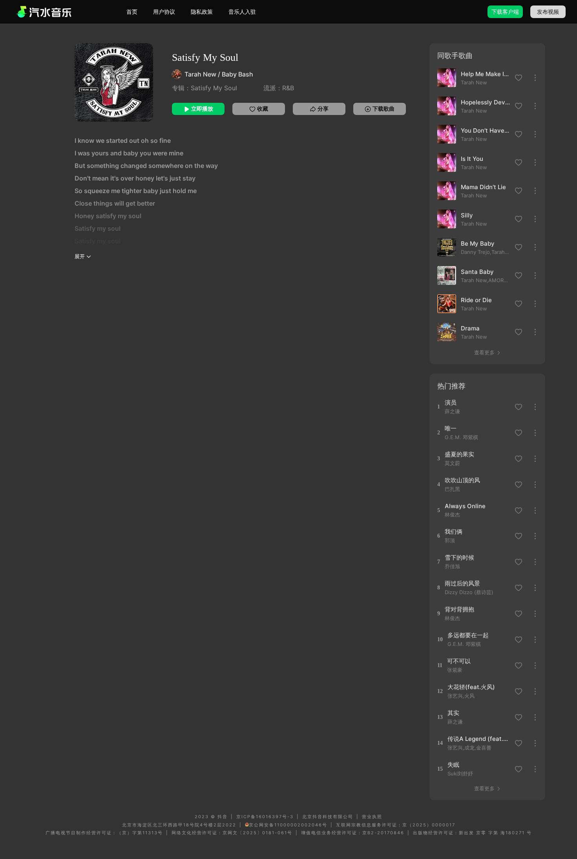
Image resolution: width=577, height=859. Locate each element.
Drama (470, 328)
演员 (450, 402)
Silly (467, 215)
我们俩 (453, 531)
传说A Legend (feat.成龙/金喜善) (479, 738)
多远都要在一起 (468, 635)
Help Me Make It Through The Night (485, 74)
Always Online (465, 506)
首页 (131, 11)
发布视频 (548, 11)
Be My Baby (478, 243)
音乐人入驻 (242, 11)
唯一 (450, 428)
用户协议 (164, 11)
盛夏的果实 (459, 454)
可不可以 (459, 661)
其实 (453, 713)
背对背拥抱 (459, 609)
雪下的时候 (459, 557)
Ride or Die (476, 300)
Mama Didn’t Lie (483, 187)
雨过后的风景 (462, 583)
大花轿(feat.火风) (471, 687)
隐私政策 (202, 11)
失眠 (453, 764)
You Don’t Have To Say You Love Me (485, 130)
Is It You (472, 158)
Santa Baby (477, 271)
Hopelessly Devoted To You (485, 102)
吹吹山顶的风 (462, 480)
